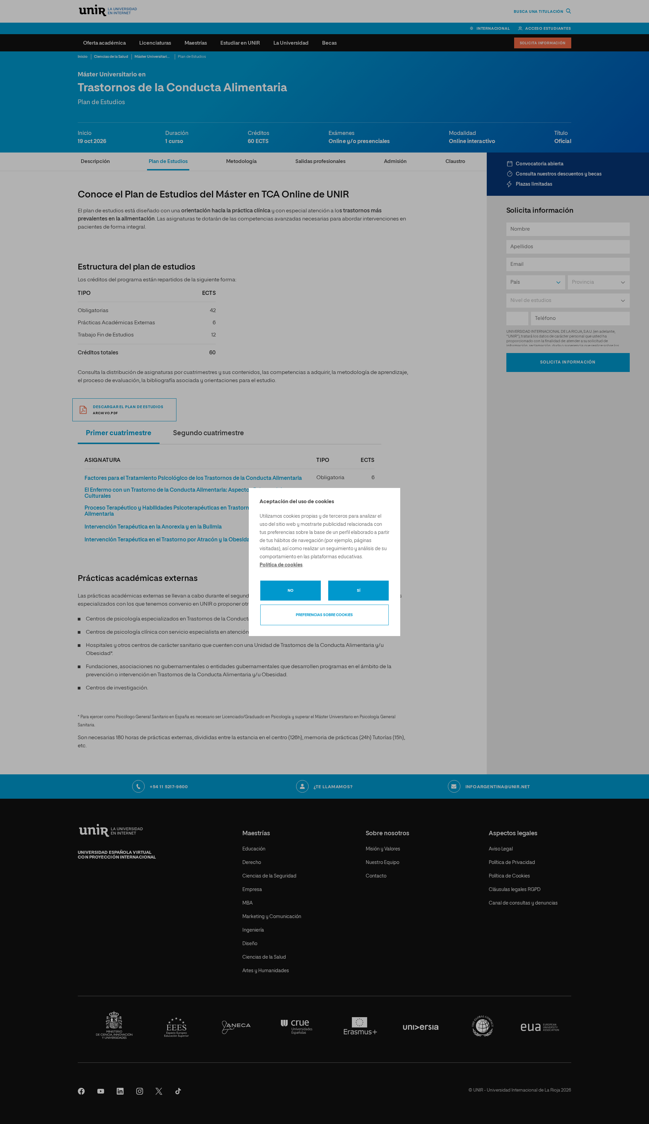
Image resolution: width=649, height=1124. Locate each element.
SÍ (358, 590)
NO (290, 590)
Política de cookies (281, 565)
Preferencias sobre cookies (324, 615)
